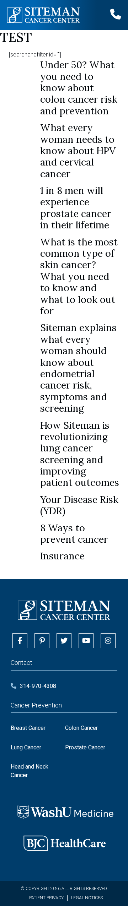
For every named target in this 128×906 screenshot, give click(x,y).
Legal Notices (87, 897)
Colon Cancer (81, 728)
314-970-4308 (38, 686)
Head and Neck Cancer (29, 770)
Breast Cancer (28, 728)
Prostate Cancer (85, 747)
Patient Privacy (46, 897)
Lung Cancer (26, 747)
